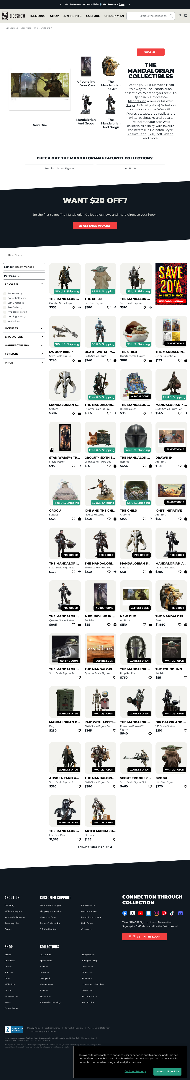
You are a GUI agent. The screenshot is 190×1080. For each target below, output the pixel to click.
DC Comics (45, 954)
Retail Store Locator (91, 917)
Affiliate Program (13, 911)
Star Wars (26, 28)
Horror (8, 1002)
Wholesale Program (15, 917)
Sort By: (9, 266)
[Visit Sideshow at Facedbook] (124, 913)
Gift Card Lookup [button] (48, 929)
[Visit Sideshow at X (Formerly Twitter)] (132, 913)
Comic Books (11, 1008)
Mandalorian (137, 101)
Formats (9, 972)
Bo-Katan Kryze (161, 130)
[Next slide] (140, 4)
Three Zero (87, 990)
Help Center (87, 923)
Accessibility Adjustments (43, 1031)
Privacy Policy (33, 1028)
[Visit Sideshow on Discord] (180, 913)
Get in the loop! (148, 936)
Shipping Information (50, 911)
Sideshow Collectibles (93, 984)
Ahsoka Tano (136, 134)
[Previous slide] (49, 4)
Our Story (9, 905)
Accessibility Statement (99, 1028)
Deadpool (45, 978)
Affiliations (10, 984)
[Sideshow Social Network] (148, 913)
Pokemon (87, 978)
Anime (8, 990)
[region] (130, 1062)
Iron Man (44, 972)
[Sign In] (180, 16)
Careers (8, 929)
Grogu (130, 105)
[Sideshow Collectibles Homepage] (13, 16)
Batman (44, 966)
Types (7, 978)
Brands (8, 954)
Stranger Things (90, 960)
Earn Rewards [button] (88, 905)
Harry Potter (88, 954)
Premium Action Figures (59, 168)
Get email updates (97, 225)
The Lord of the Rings (50, 1002)
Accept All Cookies (167, 1071)
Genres (8, 966)
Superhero (45, 996)
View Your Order (48, 917)
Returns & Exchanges (50, 905)
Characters (10, 960)
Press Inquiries (12, 923)
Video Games (11, 996)
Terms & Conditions (74, 1028)
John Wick (87, 966)
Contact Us (86, 929)
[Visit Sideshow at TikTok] (172, 913)
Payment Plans (88, 911)
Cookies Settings (52, 1028)
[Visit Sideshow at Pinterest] (164, 913)
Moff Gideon (164, 134)
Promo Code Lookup (50, 923)
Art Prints (130, 168)
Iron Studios (88, 1002)
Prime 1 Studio (89, 996)
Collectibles (12, 28)
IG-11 (151, 134)
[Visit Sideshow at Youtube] (140, 913)
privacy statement (49, 1047)
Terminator (87, 972)
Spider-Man (46, 960)
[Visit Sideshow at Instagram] (156, 913)
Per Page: (10, 275)
